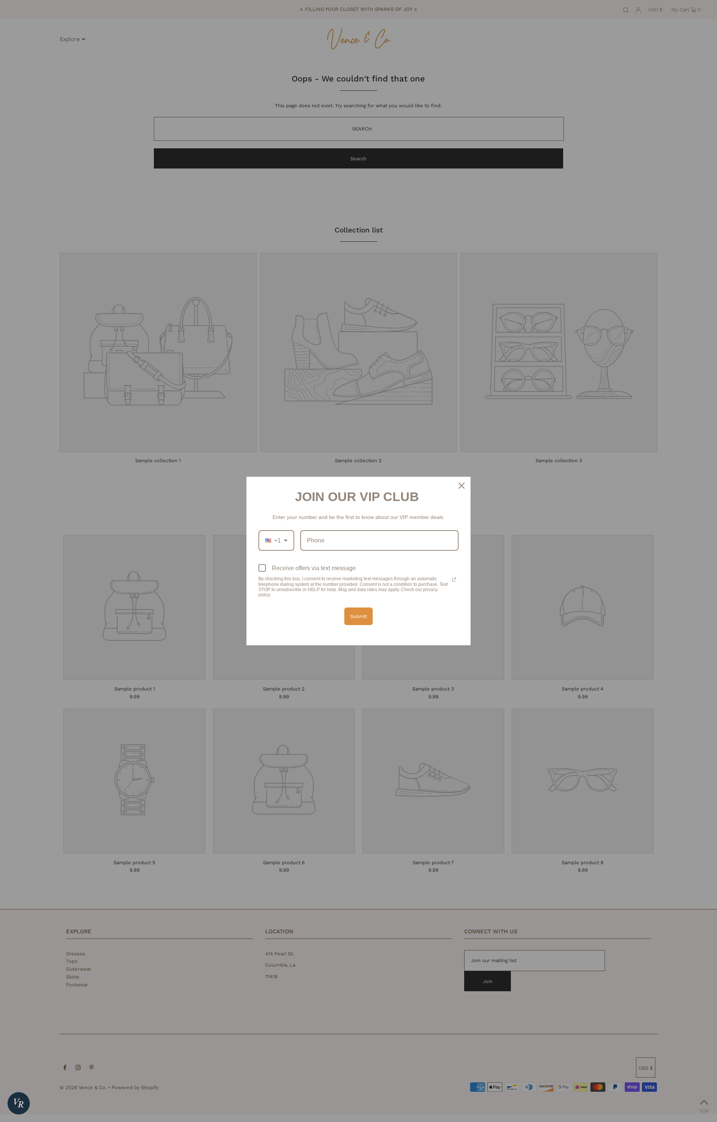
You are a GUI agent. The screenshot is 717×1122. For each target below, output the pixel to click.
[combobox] (276, 540)
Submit (358, 616)
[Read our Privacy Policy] (454, 579)
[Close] (462, 486)
